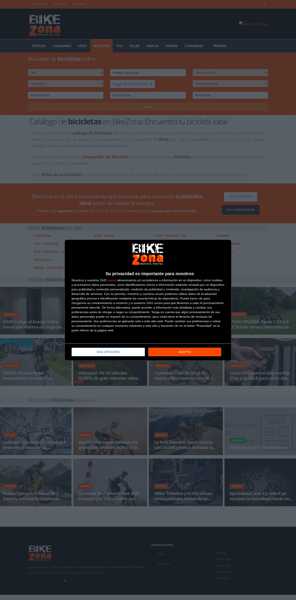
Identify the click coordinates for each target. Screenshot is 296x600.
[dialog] (148, 300)
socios (112, 280)
